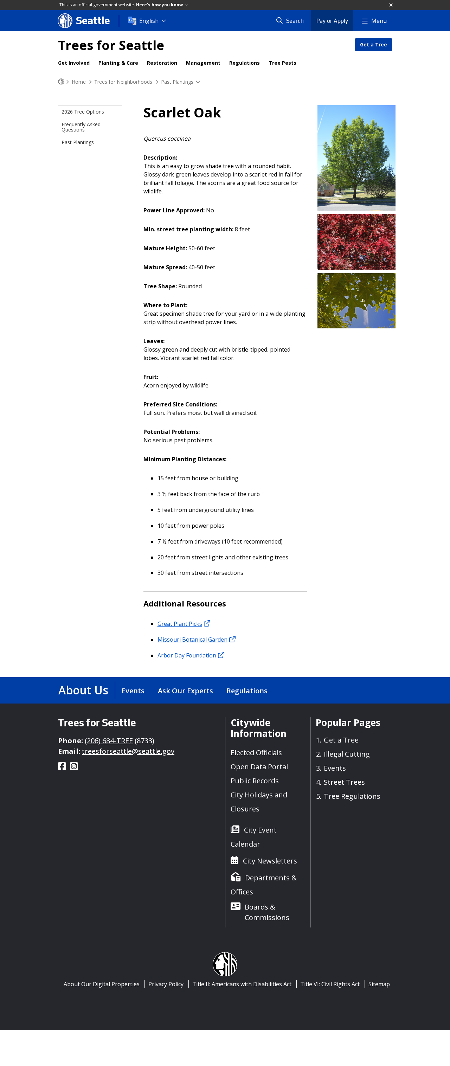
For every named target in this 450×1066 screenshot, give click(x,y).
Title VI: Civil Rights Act (330, 984)
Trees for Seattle (111, 45)
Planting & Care (118, 62)
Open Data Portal (259, 766)
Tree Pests (282, 62)
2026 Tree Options (83, 111)
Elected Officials (256, 752)
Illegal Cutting (347, 754)
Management (203, 62)
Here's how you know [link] (160, 5)
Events (133, 690)
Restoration (162, 62)
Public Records (255, 780)
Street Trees (344, 782)
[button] (391, 5)
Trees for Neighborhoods (123, 81)
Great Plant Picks (180, 624)
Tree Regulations (352, 796)
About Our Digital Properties (102, 984)
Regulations (244, 62)
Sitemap (379, 984)
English (149, 21)
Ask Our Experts (185, 690)
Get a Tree (373, 44)
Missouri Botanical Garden (192, 639)
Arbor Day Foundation (187, 655)
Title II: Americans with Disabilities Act (241, 984)
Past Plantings (177, 81)
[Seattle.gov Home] (61, 81)
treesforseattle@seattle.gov (128, 751)
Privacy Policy (166, 984)
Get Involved (74, 62)
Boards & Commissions (267, 912)
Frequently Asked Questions (81, 127)
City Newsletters (270, 861)
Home (79, 81)
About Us (83, 690)
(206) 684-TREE (109, 740)
